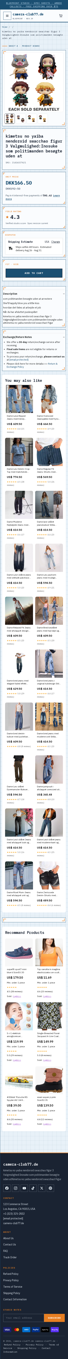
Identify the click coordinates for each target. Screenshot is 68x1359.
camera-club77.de (28, 15)
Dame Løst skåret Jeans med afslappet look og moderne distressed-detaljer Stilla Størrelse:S (19, 841)
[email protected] (18, 359)
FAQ (5, 1251)
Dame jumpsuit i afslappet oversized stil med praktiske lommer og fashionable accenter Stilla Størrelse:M (49, 788)
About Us (8, 1238)
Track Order (10, 1257)
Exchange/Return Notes (17, 337)
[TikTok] (33, 1188)
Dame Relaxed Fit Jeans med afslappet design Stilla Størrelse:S (19, 629)
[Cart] (61, 16)
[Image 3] (32, 119)
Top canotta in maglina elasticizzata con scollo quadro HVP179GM (48, 971)
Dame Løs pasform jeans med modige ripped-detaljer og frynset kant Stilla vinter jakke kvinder (48, 576)
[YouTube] (24, 1188)
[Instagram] (15, 1188)
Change (55, 241)
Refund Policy (10, 1274)
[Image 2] (21, 119)
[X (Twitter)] (41, 1188)
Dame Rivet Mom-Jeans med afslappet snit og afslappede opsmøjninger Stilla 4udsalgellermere (19, 894)
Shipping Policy (11, 1293)
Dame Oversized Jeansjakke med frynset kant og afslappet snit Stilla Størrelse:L (48, 417)
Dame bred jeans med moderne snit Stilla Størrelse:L (48, 735)
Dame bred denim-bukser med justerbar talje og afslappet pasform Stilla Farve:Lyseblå (17, 735)
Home (5, 27)
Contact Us (9, 1244)
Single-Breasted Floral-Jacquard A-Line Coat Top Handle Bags (48, 1035)
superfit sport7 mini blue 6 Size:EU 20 (16, 971)
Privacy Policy (11, 1280)
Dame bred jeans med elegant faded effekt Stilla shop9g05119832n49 (17, 682)
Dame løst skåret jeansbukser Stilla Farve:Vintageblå (46, 523)
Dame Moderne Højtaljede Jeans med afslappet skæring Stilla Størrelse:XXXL (19, 523)
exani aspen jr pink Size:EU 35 (46, 1098)
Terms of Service (12, 1286)
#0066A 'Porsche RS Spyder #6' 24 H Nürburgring (17, 1099)
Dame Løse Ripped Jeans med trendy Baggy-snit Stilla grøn (18, 417)
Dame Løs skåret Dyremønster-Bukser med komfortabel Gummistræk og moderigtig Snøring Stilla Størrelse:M (17, 788)
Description (10, 293)
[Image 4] (43, 119)
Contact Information (15, 1299)
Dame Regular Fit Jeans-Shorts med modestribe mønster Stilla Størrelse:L (47, 470)
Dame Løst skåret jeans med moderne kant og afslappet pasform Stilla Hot (49, 841)
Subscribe (54, 1317)
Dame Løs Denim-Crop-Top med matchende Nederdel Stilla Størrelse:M (18, 470)
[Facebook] (7, 1188)
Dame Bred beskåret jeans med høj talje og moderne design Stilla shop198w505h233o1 (48, 629)
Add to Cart (34, 273)
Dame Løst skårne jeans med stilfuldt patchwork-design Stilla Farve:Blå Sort (19, 576)
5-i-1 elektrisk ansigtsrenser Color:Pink (14, 1035)
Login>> (17, 996)
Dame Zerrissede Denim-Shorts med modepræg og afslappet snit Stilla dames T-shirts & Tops (49, 894)
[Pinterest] (50, 1188)
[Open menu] (7, 16)
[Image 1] (10, 119)
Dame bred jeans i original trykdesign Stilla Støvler (49, 682)
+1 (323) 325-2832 (14, 1213)
